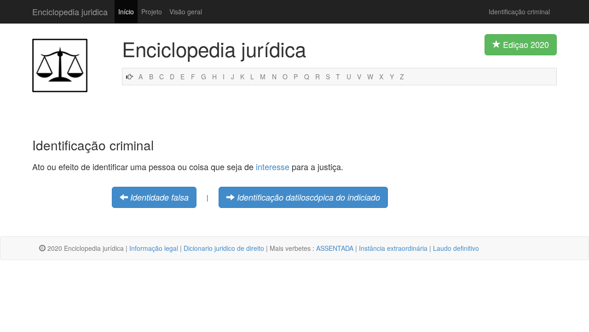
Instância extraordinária (393, 248)
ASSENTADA (334, 248)
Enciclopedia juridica (70, 12)
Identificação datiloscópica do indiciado (308, 197)
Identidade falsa (159, 197)
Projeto (151, 11)
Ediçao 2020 (525, 44)
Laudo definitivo (456, 248)
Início (126, 11)
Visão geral (185, 11)
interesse (272, 166)
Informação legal (153, 248)
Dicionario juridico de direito (224, 248)
